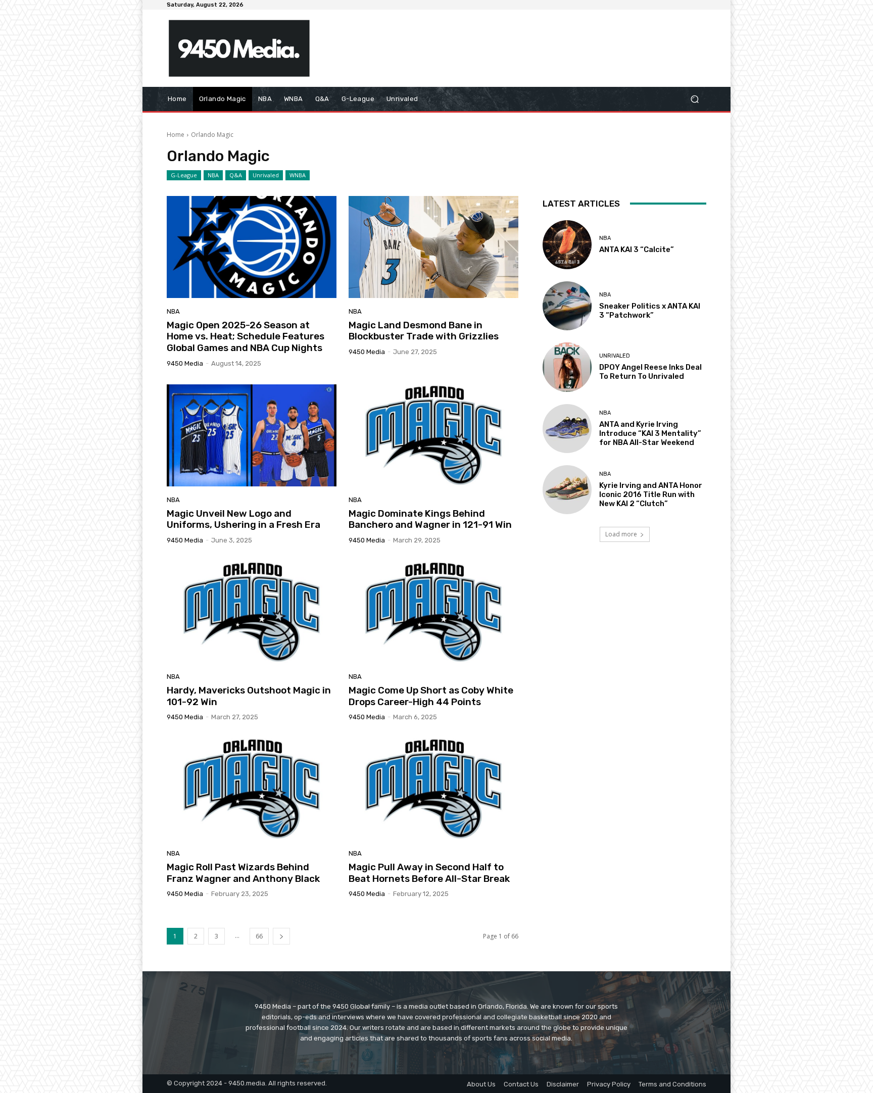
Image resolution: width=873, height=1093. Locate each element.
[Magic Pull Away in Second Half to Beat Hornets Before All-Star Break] (433, 789)
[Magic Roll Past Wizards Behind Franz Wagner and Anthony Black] (251, 789)
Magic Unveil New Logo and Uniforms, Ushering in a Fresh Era (243, 519)
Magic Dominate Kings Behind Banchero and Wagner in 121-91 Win (430, 519)
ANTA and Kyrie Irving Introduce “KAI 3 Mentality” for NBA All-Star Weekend (650, 433)
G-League (184, 175)
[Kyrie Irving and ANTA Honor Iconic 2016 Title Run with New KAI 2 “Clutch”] (567, 489)
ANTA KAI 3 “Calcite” (636, 249)
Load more (621, 534)
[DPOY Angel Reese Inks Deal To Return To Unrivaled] (567, 366)
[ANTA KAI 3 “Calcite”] (567, 244)
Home (175, 134)
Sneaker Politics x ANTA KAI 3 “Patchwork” (649, 311)
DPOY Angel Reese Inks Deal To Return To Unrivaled (650, 372)
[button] (694, 99)
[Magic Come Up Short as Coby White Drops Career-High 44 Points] (433, 612)
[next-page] (281, 936)
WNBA (297, 175)
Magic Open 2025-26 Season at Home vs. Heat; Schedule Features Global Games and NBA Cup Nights (245, 336)
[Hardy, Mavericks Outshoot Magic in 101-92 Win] (251, 612)
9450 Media (185, 363)
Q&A (235, 175)
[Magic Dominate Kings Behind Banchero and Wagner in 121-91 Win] (433, 435)
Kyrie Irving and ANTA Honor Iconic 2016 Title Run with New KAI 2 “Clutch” (650, 494)
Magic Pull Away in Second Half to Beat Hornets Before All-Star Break (429, 872)
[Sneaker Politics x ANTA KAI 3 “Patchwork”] (567, 305)
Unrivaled (266, 175)
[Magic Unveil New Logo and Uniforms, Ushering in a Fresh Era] (251, 435)
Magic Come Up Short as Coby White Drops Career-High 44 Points (431, 696)
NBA (213, 175)
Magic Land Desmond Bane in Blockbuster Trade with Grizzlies (424, 330)
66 (259, 936)
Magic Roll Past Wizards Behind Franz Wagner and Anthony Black (243, 872)
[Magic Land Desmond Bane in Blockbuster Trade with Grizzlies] (433, 247)
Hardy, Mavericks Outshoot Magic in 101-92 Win (249, 696)
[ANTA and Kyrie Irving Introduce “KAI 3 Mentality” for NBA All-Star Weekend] (567, 428)
